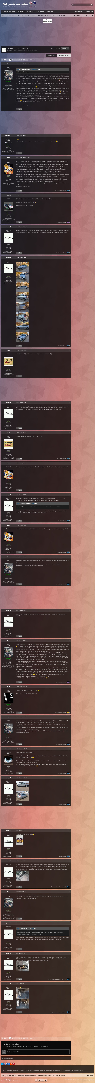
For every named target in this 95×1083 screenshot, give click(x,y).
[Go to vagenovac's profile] (8, 760)
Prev (5, 59)
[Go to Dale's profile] (8, 169)
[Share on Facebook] (4, 1064)
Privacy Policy (9, 1080)
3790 (9, 146)
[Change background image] (92, 11)
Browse (21, 11)
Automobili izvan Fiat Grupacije (30, 50)
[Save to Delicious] (9, 1064)
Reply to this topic (64, 55)
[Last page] (27, 60)
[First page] (2, 60)
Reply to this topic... (15, 1051)
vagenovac (35, 69)
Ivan (8, 63)
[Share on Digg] (7, 1064)
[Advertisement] (47, 34)
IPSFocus (9, 1079)
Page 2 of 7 (32, 59)
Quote (20, 109)
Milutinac (58, 252)
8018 (9, 176)
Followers (64, 48)
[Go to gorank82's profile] (4, 50)
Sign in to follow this (56, 48)
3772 (9, 214)
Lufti (54, 1012)
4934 (8, 767)
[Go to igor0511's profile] (8, 206)
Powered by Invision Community (87, 1080)
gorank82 (11, 50)
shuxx (59, 345)
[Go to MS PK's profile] (8, 698)
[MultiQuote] (17, 109)
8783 (9, 705)
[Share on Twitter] (2, 1064)
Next (24, 59)
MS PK (58, 458)
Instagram (89, 15)
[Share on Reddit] (11, 1064)
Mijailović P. (8, 135)
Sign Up (88, 11)
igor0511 (8, 195)
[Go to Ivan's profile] (8, 75)
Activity (30, 11)
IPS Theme (3, 1079)
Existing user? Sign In (79, 11)
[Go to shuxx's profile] (8, 361)
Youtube (92, 15)
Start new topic (51, 55)
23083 (8, 369)
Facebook (83, 15)
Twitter (86, 15)
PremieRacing (51, 979)
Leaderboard (41, 11)
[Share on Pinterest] (13, 1064)
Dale (8, 157)
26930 (8, 82)
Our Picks (50, 11)
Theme (2, 1080)
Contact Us (15, 1080)
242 (9, 245)
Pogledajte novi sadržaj (9, 11)
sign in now (33, 1046)
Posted (21, 63)
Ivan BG (58, 886)
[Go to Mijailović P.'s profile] (8, 142)
